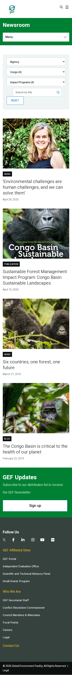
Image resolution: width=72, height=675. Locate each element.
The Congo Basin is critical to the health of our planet (35, 449)
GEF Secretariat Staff (16, 600)
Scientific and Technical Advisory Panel (26, 574)
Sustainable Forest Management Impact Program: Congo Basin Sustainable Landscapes (35, 277)
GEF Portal (9, 559)
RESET (15, 101)
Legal (6, 637)
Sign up (35, 505)
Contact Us (11, 645)
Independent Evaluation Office (21, 566)
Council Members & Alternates (21, 615)
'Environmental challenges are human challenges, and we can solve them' (33, 187)
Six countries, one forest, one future (31, 365)
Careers (7, 630)
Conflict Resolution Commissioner (24, 608)
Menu (9, 37)
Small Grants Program (16, 581)
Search (61, 7)
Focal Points (10, 622)
